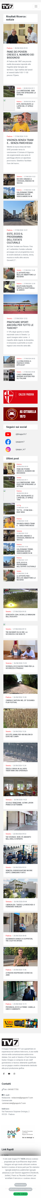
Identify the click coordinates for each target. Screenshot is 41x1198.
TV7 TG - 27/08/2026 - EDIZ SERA (25, 511)
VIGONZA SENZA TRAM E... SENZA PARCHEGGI (20, 141)
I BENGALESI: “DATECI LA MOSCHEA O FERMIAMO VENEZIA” (20, 906)
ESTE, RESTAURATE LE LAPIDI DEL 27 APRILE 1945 (25, 106)
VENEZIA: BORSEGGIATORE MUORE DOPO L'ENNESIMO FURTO (19, 872)
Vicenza (9, 663)
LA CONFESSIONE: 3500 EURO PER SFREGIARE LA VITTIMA (26, 93)
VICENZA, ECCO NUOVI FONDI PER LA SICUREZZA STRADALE (20, 667)
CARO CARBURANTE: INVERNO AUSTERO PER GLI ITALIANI (26, 377)
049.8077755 (13, 1089)
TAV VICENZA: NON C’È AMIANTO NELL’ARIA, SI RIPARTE (18, 838)
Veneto (19, 88)
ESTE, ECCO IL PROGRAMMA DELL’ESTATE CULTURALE (15, 238)
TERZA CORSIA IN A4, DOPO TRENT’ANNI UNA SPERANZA (17, 770)
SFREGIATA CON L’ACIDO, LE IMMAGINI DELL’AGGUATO (20, 616)
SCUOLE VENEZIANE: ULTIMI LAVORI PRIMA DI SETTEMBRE (19, 804)
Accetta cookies (20, 1194)
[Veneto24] (20, 1023)
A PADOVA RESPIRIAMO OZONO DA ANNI (19, 974)
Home (6, 1155)
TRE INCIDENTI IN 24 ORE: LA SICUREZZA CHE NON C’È (16, 633)
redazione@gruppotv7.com (22, 1098)
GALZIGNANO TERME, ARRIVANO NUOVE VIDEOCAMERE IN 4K (25, 194)
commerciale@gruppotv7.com (14, 1103)
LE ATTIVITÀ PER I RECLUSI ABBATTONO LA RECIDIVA (26, 275)
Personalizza (20, 1185)
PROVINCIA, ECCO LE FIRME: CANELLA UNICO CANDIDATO (20, 1008)
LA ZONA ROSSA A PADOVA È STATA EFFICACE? (24, 363)
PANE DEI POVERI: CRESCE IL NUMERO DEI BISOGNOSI (20, 54)
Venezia (19, 176)
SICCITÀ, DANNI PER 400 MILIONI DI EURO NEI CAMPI (19, 736)
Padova (9, 48)
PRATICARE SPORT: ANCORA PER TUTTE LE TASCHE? (20, 325)
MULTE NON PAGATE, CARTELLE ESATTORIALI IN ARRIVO (26, 288)
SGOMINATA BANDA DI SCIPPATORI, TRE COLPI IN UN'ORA (19, 940)
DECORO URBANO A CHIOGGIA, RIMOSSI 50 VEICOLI (25, 181)
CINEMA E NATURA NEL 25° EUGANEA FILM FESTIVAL (20, 701)
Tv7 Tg (19, 505)
